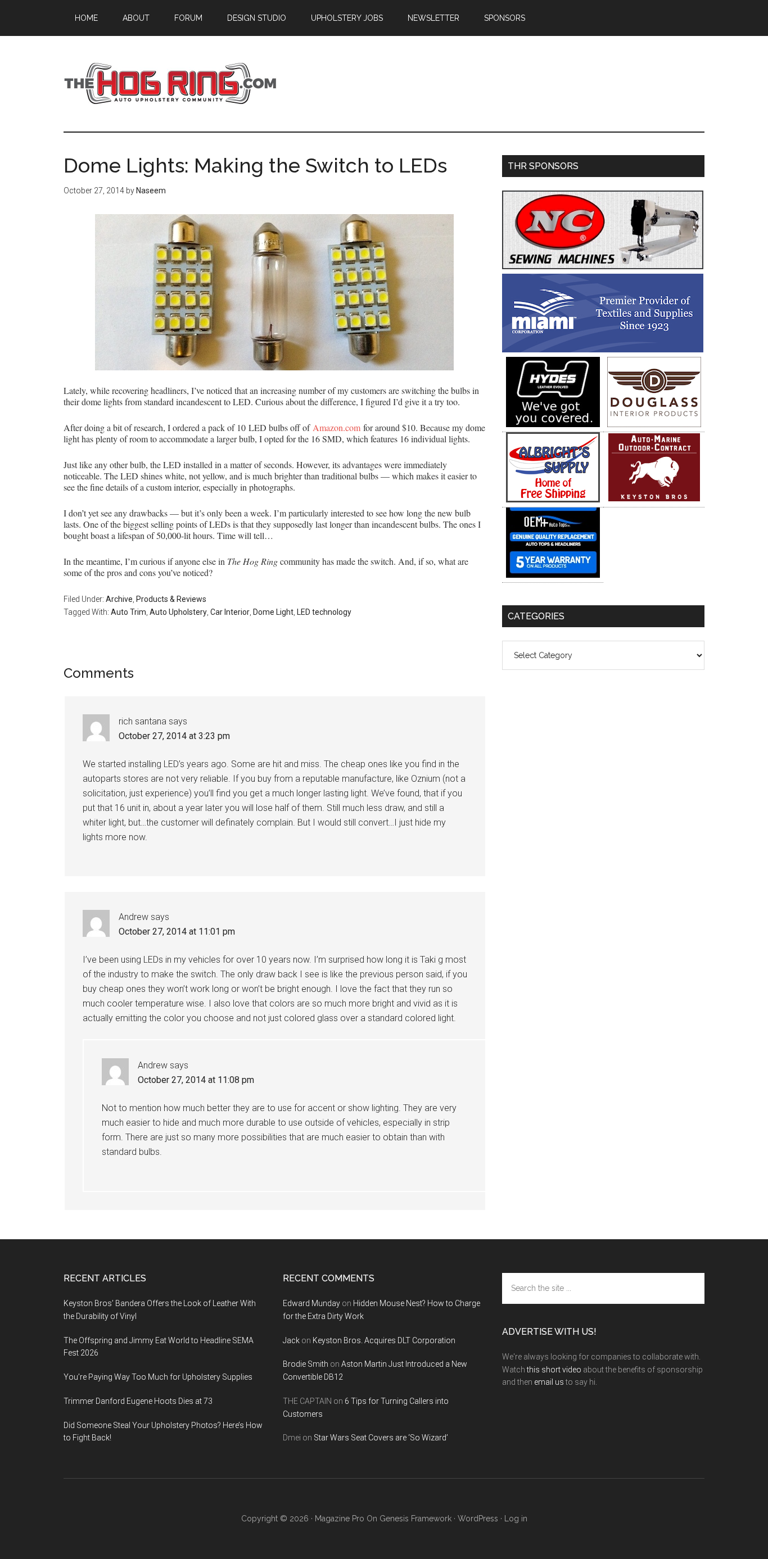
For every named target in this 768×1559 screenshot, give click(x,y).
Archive (119, 599)
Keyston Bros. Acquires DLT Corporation (384, 1340)
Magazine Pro (339, 1518)
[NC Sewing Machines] (602, 266)
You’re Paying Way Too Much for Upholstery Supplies (158, 1376)
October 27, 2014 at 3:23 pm (174, 736)
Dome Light (273, 612)
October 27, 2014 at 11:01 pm (177, 931)
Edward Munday (311, 1303)
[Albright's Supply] (553, 499)
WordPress (478, 1518)
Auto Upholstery (178, 612)
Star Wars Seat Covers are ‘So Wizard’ (381, 1437)
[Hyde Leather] (553, 424)
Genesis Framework (415, 1518)
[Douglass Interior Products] (654, 424)
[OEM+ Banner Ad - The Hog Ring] (553, 574)
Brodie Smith (305, 1363)
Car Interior (230, 612)
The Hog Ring (170, 83)
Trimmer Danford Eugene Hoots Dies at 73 (138, 1401)
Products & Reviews (171, 599)
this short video (554, 1369)
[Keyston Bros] (654, 499)
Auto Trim (128, 612)
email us (549, 1381)
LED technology (324, 612)
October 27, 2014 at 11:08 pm (196, 1080)
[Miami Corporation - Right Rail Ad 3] (602, 349)
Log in (515, 1518)
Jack (291, 1340)
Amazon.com (336, 427)
